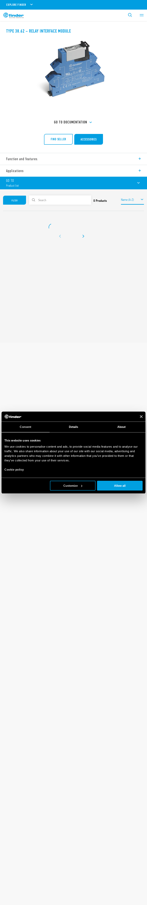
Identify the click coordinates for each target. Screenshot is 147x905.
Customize (70, 485)
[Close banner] (141, 416)
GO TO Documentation (70, 122)
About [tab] (121, 426)
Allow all (120, 485)
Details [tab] (73, 426)
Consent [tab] (25, 426)
